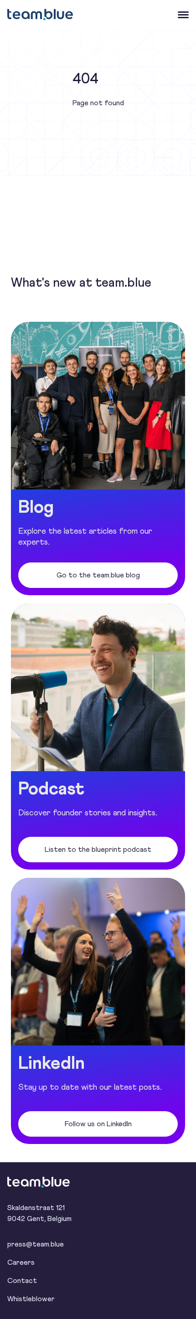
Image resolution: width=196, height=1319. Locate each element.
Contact (22, 1280)
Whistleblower (31, 1299)
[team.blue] (43, 1182)
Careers (21, 1262)
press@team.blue (35, 1244)
